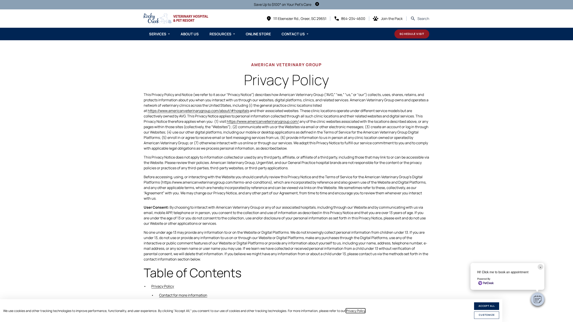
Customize (487, 314)
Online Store (258, 34)
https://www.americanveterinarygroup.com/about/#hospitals (198, 110)
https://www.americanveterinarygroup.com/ (263, 121)
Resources (220, 34)
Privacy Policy (355, 311)
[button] (537, 299)
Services (157, 34)
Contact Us (293, 34)
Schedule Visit (412, 34)
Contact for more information (183, 295)
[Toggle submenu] (169, 34)
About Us (190, 34)
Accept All (487, 305)
